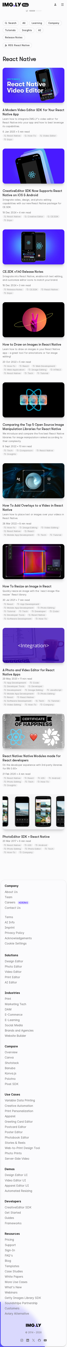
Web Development (45, 366)
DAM (8, 1009)
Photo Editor (34, 848)
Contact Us (12, 907)
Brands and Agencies (19, 1030)
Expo (9, 139)
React (26, 366)
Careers (10, 902)
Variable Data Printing (20, 1100)
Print (8, 998)
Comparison (26, 450)
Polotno (10, 1078)
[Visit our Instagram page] (21, 1340)
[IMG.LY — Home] (12, 5)
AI (39, 30)
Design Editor (14, 961)
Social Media (14, 1025)
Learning (37, 23)
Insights (27, 30)
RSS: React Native (19, 45)
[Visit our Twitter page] (33, 1340)
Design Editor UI (16, 1175)
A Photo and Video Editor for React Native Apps (28, 672)
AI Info (10, 922)
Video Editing (51, 527)
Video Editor (49, 135)
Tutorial (44, 373)
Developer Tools (15, 615)
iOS (43, 778)
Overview (11, 1052)
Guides (9, 1218)
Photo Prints (13, 1153)
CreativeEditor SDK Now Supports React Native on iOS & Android (32, 193)
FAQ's (9, 1255)
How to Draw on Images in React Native (32, 344)
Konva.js (10, 1073)
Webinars (11, 1292)
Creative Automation (19, 1105)
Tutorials (10, 30)
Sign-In (10, 1250)
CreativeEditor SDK (18, 1207)
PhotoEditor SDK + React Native (26, 837)
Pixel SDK (11, 1084)
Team (8, 897)
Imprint (10, 927)
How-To (32, 135)
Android (56, 778)
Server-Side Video (17, 1158)
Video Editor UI (15, 1180)
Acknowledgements (18, 938)
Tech (30, 373)
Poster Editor (14, 1132)
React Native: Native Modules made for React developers (32, 758)
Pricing (9, 1239)
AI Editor (11, 982)
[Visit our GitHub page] (39, 1340)
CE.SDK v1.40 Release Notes (23, 272)
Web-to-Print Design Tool (22, 1148)
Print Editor (12, 977)
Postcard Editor (15, 1127)
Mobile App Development (20, 535)
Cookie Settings (16, 943)
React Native (13, 135)
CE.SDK (54, 216)
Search (12, 23)
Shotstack (12, 1063)
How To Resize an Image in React (27, 586)
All (24, 23)
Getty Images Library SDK (23, 1298)
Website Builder (15, 1035)
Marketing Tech (15, 1004)
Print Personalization (19, 1111)
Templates (12, 1266)
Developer (40, 611)
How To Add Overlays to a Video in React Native (33, 508)
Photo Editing (47, 607)
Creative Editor (35, 216)
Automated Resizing (18, 1191)
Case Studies (14, 1271)
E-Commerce (13, 1014)
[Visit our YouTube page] (45, 1340)
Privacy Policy (14, 932)
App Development (29, 604)
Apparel (10, 1116)
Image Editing (39, 369)
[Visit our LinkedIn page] (27, 1340)
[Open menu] (62, 4)
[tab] (32, 10)
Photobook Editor (17, 1137)
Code (56, 611)
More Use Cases (16, 1282)
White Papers (14, 1276)
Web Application (15, 369)
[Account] (55, 4)
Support (10, 1245)
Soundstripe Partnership (21, 1303)
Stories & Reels (15, 1142)
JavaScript (55, 690)
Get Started (13, 1212)
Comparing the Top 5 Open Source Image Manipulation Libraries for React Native (33, 427)
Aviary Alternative (17, 1313)
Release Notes (14, 37)
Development (14, 690)
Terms (9, 917)
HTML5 (57, 369)
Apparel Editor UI (17, 1185)
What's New (13, 1287)
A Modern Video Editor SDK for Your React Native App (33, 112)
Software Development (19, 618)
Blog (25, 5)
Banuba (10, 1068)
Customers (12, 1308)
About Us (11, 892)
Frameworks (13, 1223)
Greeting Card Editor (19, 1121)
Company (53, 23)
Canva (9, 1057)
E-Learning (12, 1020)
